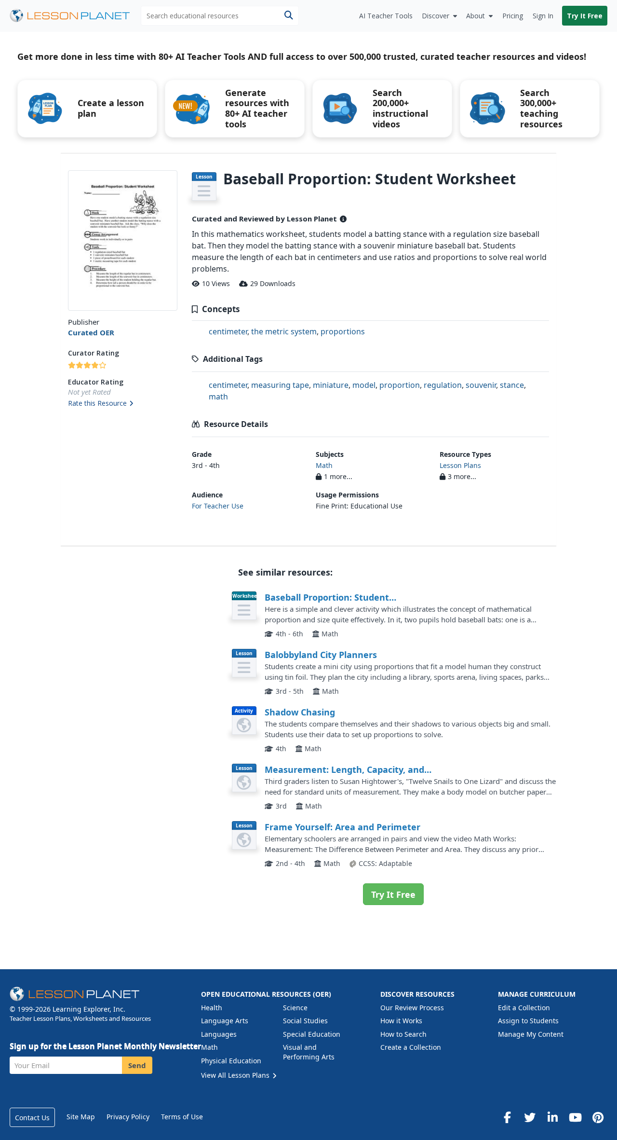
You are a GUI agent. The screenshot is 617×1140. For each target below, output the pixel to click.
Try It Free (585, 15)
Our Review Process (412, 1007)
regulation (443, 385)
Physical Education (231, 1060)
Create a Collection (410, 1047)
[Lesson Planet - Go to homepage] (75, 15)
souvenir (481, 385)
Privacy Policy (128, 1116)
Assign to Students (528, 1020)
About (475, 15)
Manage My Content (530, 1034)
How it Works (401, 1020)
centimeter (228, 331)
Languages (219, 1034)
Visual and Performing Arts (309, 1052)
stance (512, 385)
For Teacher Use (217, 505)
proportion (399, 385)
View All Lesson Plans (236, 1075)
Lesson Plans (460, 465)
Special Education (311, 1034)
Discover (435, 15)
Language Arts (224, 1020)
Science (295, 1007)
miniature (331, 385)
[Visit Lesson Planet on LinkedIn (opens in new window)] (552, 1117)
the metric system (284, 331)
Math (324, 465)
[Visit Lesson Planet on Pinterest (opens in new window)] (597, 1117)
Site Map (81, 1116)
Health (211, 1007)
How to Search (403, 1034)
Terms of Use (182, 1116)
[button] (122, 404)
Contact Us (32, 1117)
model (364, 385)
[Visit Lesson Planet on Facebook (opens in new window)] (507, 1117)
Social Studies (305, 1020)
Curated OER (91, 332)
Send (137, 1065)
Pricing (512, 15)
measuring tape (280, 385)
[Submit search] (288, 16)
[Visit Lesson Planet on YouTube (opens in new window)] (575, 1117)
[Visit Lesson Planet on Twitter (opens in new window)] (529, 1117)
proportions (343, 331)
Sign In (543, 15)
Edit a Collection (524, 1007)
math (218, 396)
